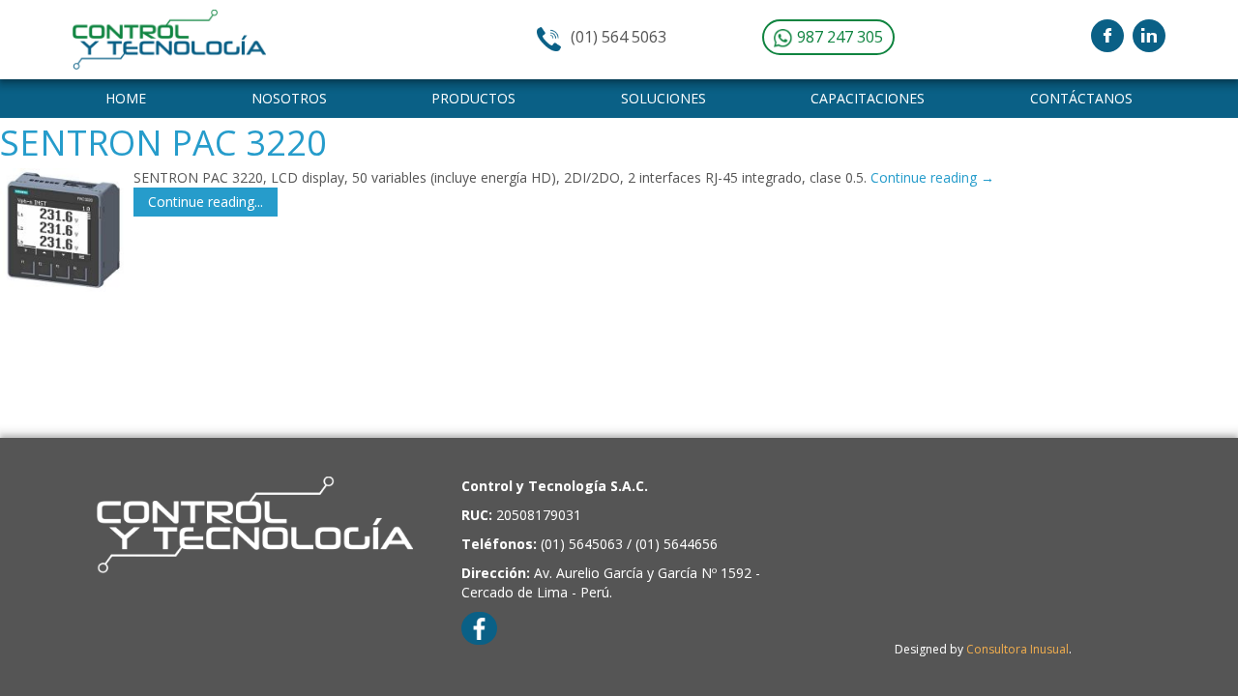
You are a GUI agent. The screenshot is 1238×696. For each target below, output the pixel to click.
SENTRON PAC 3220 (163, 142)
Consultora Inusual (1017, 649)
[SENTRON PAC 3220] (62, 230)
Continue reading (932, 177)
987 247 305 (838, 36)
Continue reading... (205, 201)
